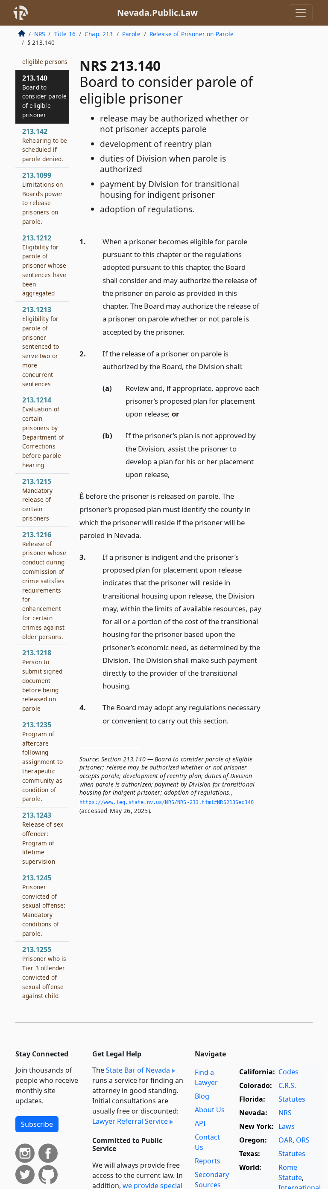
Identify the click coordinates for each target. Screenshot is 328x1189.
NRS (39, 34)
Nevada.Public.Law (157, 12)
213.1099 (42, 198)
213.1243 (42, 837)
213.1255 (45, 991)
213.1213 (40, 346)
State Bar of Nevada (138, 1070)
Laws (286, 1126)
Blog (202, 1096)
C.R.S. (287, 1085)
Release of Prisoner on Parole (191, 34)
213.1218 (42, 680)
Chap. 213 (99, 34)
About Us (210, 1109)
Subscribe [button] (37, 1124)
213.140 (44, 96)
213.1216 (44, 585)
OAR (285, 1140)
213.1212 (44, 265)
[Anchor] (189, 331)
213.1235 (42, 761)
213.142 (44, 145)
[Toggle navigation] (301, 12)
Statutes (291, 1099)
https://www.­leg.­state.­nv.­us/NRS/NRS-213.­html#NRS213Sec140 (166, 802)
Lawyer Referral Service (130, 1121)
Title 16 (65, 34)
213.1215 (37, 499)
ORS (303, 1140)
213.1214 (43, 432)
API (200, 1123)
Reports (207, 1161)
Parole (131, 34)
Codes (288, 1071)
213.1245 (43, 905)
